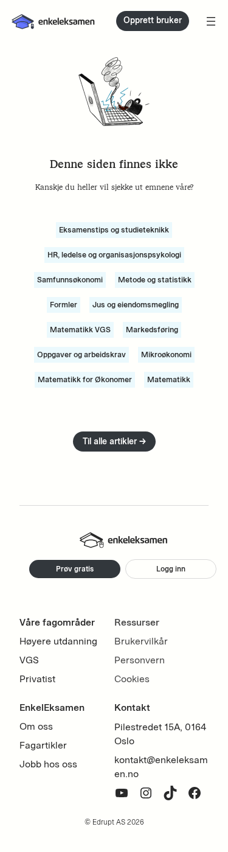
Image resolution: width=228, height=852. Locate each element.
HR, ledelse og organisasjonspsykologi (114, 255)
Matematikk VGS (80, 329)
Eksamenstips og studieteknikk (114, 230)
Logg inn (170, 569)
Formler (63, 304)
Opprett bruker (152, 20)
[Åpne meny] (211, 21)
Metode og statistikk (155, 279)
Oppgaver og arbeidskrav (81, 354)
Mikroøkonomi (166, 354)
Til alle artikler (114, 441)
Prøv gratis (75, 569)
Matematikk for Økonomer (85, 379)
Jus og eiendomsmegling (135, 304)
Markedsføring (152, 329)
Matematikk (168, 379)
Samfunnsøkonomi (70, 279)
